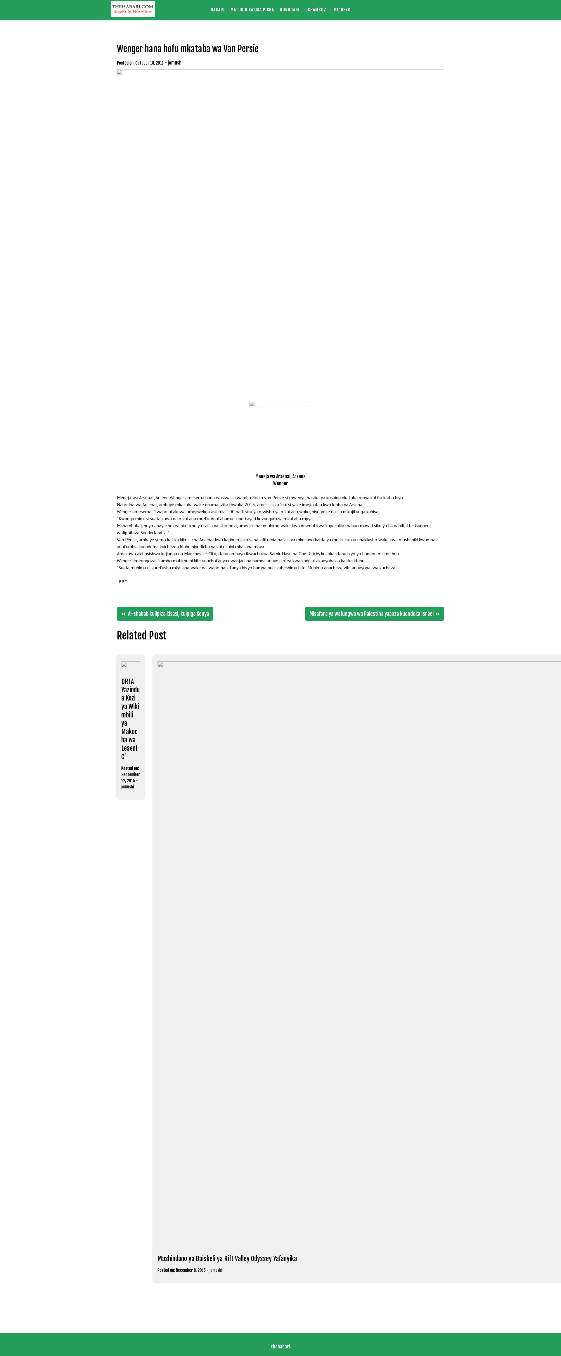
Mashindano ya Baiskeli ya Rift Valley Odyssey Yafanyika (227, 1259)
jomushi (175, 63)
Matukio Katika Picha (252, 10)
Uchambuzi (316, 10)
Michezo (342, 10)
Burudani (289, 10)
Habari (218, 10)
